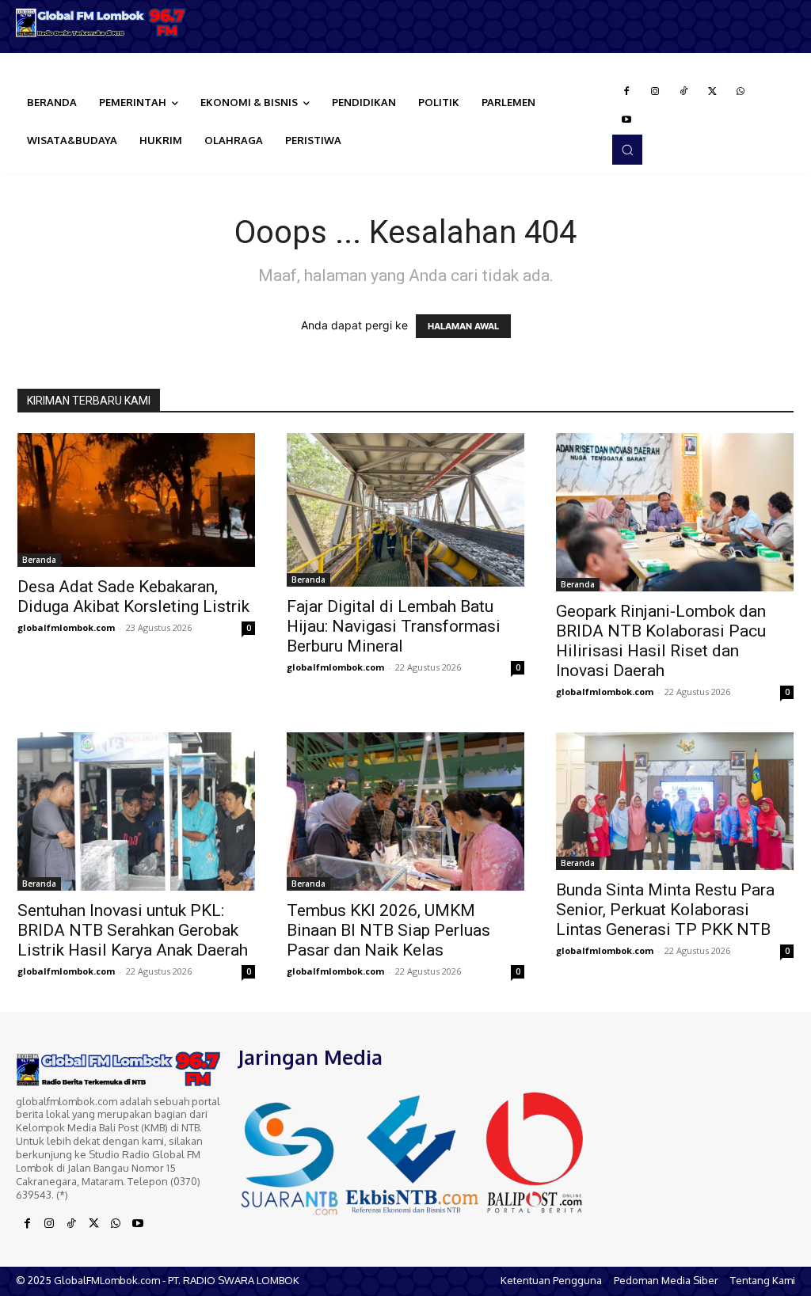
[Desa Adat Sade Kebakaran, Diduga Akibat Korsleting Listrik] (136, 500)
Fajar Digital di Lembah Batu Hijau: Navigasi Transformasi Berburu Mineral (394, 626)
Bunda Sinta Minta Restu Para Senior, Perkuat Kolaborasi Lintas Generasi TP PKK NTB (665, 909)
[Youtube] (626, 120)
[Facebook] (626, 92)
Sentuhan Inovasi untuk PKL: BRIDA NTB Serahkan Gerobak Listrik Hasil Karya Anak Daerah (132, 930)
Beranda (39, 559)
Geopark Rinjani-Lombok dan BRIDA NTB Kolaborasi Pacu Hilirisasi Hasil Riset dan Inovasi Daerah (661, 641)
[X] (712, 92)
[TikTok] (683, 92)
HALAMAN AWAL (463, 326)
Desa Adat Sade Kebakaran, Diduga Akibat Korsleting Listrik (133, 596)
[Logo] (101, 22)
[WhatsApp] (740, 92)
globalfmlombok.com (66, 627)
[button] (627, 150)
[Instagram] (655, 92)
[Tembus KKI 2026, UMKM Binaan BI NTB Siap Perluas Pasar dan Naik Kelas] (405, 811)
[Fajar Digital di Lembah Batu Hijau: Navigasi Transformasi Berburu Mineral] (405, 510)
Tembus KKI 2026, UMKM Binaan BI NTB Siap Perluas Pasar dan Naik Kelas (388, 930)
